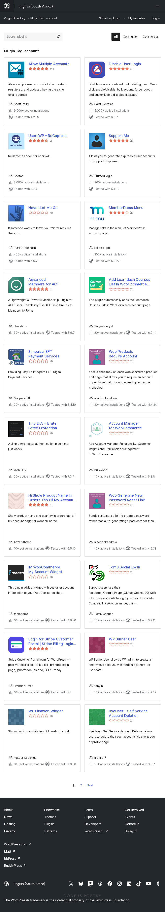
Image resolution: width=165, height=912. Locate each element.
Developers (93, 824)
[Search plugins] (59, 37)
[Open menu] (158, 6)
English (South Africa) (29, 884)
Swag (131, 831)
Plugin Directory (14, 18)
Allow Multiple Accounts (48, 64)
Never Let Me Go (43, 208)
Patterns (50, 831)
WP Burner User (122, 639)
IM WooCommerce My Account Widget (45, 569)
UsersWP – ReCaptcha (47, 136)
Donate (132, 824)
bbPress (12, 858)
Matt (9, 851)
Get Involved (134, 810)
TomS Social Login (124, 567)
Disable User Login (125, 64)
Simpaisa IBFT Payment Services (43, 353)
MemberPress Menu (126, 208)
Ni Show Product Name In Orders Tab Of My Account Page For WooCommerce (51, 497)
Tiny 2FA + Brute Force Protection (42, 425)
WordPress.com (17, 844)
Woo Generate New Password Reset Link (127, 497)
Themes (50, 817)
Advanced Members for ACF (43, 281)
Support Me (119, 136)
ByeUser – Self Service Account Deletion (128, 713)
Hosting (9, 824)
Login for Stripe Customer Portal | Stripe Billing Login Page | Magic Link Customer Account (52, 641)
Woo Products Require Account (123, 353)
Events (130, 817)
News (8, 817)
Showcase (52, 810)
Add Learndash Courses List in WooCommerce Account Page (129, 282)
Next (90, 785)
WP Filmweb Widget (45, 711)
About (8, 810)
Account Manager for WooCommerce (125, 425)
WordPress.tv (96, 831)
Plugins (49, 824)
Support (90, 817)
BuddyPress (15, 866)
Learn (89, 810)
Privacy (9, 831)
